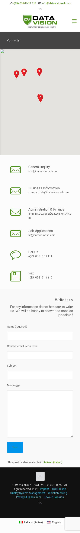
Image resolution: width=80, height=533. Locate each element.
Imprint (44, 489)
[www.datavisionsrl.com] (40, 21)
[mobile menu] (74, 21)
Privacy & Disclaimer (28, 497)
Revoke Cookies (54, 497)
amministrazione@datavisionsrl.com (49, 215)
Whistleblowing (57, 493)
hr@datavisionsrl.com (41, 235)
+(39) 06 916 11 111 (24, 3)
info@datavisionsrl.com (56, 3)
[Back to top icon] (40, 476)
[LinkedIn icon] (40, 9)
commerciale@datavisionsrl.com (48, 192)
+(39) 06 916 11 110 (40, 277)
